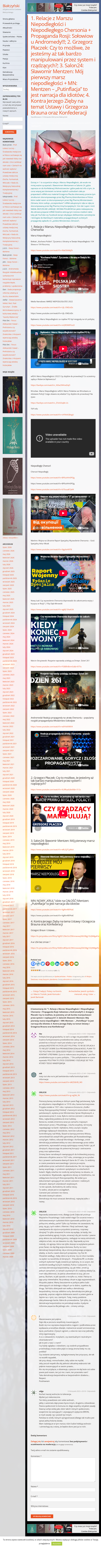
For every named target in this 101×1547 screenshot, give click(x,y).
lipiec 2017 (7, 919)
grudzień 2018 (9, 860)
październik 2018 (10, 867)
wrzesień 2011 (9, 1160)
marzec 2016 (8, 974)
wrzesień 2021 (9, 747)
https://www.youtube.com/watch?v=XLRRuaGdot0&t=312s (56, 789)
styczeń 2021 (8, 774)
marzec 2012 (8, 1139)
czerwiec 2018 (8, 881)
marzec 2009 (8, 1257)
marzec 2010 (8, 1222)
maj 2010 (6, 1215)
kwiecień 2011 (8, 1177)
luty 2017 (6, 936)
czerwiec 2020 (8, 798)
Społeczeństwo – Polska (12, 36)
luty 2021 (6, 771)
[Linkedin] (57, 964)
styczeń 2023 (8, 692)
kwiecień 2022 (8, 723)
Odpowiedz (91, 1034)
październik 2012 (10, 1115)
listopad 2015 (8, 988)
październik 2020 (10, 785)
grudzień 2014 (9, 1026)
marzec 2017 (8, 933)
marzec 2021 (8, 767)
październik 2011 (10, 1157)
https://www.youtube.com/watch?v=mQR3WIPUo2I (53, 325)
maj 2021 (6, 761)
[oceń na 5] (40, 970)
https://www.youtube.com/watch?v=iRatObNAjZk (52, 250)
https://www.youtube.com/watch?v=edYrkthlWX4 (52, 726)
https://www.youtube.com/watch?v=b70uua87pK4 (52, 489)
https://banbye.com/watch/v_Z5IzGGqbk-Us (49, 403)
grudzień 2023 (9, 654)
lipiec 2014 (7, 1043)
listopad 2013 (8, 1071)
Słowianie (7, 32)
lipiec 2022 (7, 712)
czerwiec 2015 (8, 1005)
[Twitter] (43, 964)
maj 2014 (6, 1050)
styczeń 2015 (8, 1022)
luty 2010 (6, 1226)
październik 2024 (10, 619)
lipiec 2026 (7, 547)
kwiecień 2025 (8, 599)
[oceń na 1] (32, 970)
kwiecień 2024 (8, 640)
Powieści (6, 50)
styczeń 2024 (8, 650)
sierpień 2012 (8, 1122)
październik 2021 (10, 743)
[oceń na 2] (34, 970)
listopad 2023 (8, 657)
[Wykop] (38, 964)
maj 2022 (6, 719)
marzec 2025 (8, 602)
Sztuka (5, 54)
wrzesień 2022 (9, 706)
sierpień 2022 (8, 709)
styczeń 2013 (8, 1105)
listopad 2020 (8, 781)
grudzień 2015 (9, 984)
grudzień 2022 (9, 695)
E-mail (34, 1496)
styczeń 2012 (8, 1146)
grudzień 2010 (9, 1191)
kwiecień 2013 (8, 1095)
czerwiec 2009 (8, 1253)
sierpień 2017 (8, 916)
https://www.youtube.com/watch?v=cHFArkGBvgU (52, 414)
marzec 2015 (8, 1015)
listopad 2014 (8, 1029)
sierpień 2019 (8, 833)
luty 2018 (6, 895)
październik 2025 (10, 578)
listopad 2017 (8, 905)
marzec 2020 (8, 809)
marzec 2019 (8, 850)
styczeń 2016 (8, 981)
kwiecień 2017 (8, 929)
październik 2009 (10, 1239)
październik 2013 (10, 1074)
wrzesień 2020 (9, 788)
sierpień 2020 (8, 792)
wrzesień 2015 (9, 995)
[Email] (76, 964)
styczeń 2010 (8, 1229)
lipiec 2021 (7, 754)
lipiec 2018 (7, 878)
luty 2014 (6, 1060)
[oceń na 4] (38, 970)
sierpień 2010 (8, 1205)
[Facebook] (33, 964)
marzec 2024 (8, 644)
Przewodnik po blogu (11, 23)
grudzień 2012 (9, 1108)
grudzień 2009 (9, 1232)
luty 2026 (6, 564)
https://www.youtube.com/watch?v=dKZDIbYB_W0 (60, 1082)
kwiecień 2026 (8, 557)
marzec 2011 (8, 1181)
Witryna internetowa (39, 1506)
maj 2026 (6, 554)
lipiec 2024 (7, 630)
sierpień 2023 (8, 668)
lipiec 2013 (7, 1084)
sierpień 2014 (8, 1040)
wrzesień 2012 (9, 1119)
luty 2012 (6, 1143)
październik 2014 (10, 1033)
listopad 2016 (8, 947)
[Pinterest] (47, 964)
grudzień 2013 (9, 1067)
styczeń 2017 (8, 940)
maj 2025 (6, 595)
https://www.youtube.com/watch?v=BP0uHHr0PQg (53, 477)
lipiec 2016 (7, 960)
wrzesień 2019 (9, 829)
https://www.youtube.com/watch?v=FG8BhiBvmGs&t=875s (56, 666)
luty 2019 (6, 854)
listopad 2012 (8, 1112)
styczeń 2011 (8, 1188)
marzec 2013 (8, 1098)
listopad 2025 (8, 575)
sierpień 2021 (8, 750)
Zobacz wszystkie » (10, 537)
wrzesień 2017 (9, 912)
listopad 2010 (8, 1195)
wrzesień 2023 (9, 664)
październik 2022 (10, 702)
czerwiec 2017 (8, 922)
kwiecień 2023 (8, 681)
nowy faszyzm (44, 979)
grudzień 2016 (9, 943)
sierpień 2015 (8, 998)
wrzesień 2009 (9, 1243)
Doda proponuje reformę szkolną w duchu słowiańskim (12, 293)
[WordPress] (67, 964)
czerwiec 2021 (8, 757)
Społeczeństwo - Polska (63, 976)
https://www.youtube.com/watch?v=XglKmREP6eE (52, 909)
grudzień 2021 (9, 736)
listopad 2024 (8, 616)
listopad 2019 (8, 823)
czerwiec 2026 (8, 551)
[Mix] (62, 964)
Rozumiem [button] (57, 1543)
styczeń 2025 (8, 609)
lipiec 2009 (7, 1250)
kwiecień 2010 (8, 1219)
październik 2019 (10, 826)
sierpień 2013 (8, 1081)
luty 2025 (6, 606)
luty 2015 (6, 1019)
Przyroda (6, 45)
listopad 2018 (8, 864)
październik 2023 (10, 661)
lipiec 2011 (7, 1167)
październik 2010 (10, 1198)
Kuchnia (6, 63)
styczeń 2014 (8, 1064)
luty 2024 (6, 647)
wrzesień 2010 (9, 1201)
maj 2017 (6, 926)
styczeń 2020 (8, 816)
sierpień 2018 (8, 874)
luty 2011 (6, 1184)
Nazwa (34, 1486)
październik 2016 (10, 950)
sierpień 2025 (8, 585)
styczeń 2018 (8, 898)
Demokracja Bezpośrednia (8, 73)
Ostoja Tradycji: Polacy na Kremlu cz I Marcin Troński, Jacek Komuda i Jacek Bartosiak (46, 994)
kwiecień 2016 (8, 971)
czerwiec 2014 (8, 1046)
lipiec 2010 (7, 1208)
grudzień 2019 (9, 819)
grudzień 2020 (9, 778)
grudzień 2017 (9, 902)
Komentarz (36, 1456)
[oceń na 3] (36, 970)
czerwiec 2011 (8, 1170)
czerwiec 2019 (8, 840)
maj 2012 (6, 1133)
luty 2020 (6, 812)
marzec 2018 (8, 891)
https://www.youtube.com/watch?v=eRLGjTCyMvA (52, 849)
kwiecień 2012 (8, 1136)
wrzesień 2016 (9, 953)
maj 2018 (6, 885)
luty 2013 (6, 1102)
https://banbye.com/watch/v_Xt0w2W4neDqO (50, 385)
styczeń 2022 (8, 733)
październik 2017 (10, 909)
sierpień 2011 (8, 1164)
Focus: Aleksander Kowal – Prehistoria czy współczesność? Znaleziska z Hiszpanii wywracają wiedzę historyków (12, 330)
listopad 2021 (8, 740)
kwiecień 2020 (8, 805)
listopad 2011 (8, 1153)
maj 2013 (6, 1091)
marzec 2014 (8, 1057)
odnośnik (66, 979)
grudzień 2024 (9, 613)
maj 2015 (6, 1009)
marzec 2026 (8, 561)
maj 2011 (6, 1174)
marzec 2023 (8, 685)
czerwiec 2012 (8, 1129)
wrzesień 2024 (9, 623)
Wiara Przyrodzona (10, 79)
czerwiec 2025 (8, 592)
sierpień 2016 (8, 957)
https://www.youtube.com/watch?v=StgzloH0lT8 (51, 549)
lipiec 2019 (7, 836)
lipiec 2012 (7, 1126)
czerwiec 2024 (8, 633)
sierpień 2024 (8, 626)
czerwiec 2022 (8, 716)
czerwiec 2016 (8, 964)
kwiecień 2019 (8, 847)
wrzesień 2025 (9, 582)
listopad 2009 (8, 1236)
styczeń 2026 (8, 568)
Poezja (5, 59)
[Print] (71, 964)
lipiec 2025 (7, 588)
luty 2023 (6, 688)
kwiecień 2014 (8, 1053)
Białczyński (11, 5)
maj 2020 (6, 802)
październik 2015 (10, 991)
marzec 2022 (8, 726)
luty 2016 (6, 978)
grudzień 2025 (9, 571)
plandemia (53, 979)
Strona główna (9, 19)
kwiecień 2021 (8, 764)
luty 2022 (6, 730)
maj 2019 (6, 843)
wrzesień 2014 (9, 1036)
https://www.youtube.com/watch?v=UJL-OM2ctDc (52, 307)
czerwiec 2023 (8, 675)
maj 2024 (6, 637)
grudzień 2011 (9, 1150)
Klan (4, 67)
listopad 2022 (8, 699)
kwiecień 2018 (8, 888)
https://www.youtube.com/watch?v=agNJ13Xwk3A (52, 609)
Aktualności (7, 28)
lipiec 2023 (7, 671)
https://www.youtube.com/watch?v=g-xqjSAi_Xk (59, 1095)
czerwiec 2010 (8, 1212)
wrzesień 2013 (9, 1077)
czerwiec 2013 (8, 1088)
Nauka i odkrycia (9, 41)
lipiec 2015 (7, 1002)
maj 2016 (6, 967)
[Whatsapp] (52, 964)
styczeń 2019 (8, 857)
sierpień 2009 (8, 1246)
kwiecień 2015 (8, 1012)
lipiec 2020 (7, 795)
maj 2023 (6, 678)
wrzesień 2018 (9, 871)
